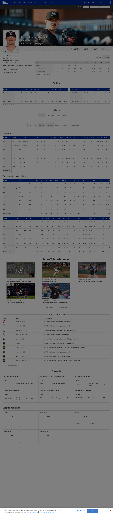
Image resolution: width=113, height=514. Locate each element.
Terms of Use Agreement (47, 512)
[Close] (110, 511)
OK (92, 510)
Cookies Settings (80, 510)
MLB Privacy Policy (33, 512)
